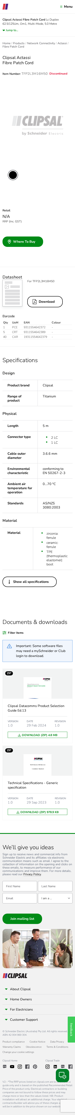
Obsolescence (33, 1047)
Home (6, 43)
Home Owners (21, 999)
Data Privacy (57, 1041)
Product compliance (13, 1041)
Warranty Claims (11, 1047)
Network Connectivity (41, 43)
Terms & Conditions (57, 1047)
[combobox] (55, 898)
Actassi (62, 43)
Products (19, 43)
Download (47, 301)
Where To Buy (24, 241)
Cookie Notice (37, 1041)
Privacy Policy (32, 874)
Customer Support (24, 1019)
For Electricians (21, 1009)
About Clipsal (20, 989)
